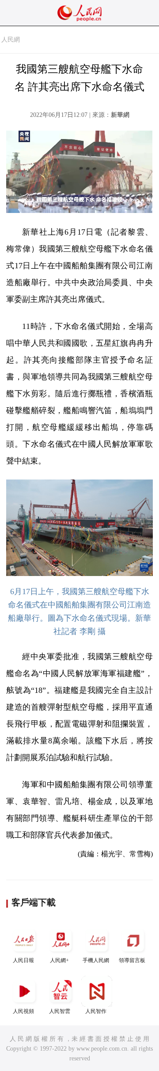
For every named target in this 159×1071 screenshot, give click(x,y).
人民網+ (59, 960)
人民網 (10, 39)
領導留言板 (132, 960)
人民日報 (23, 960)
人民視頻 (23, 1011)
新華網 (120, 115)
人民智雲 (59, 1011)
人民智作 (95, 1011)
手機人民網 (96, 960)
